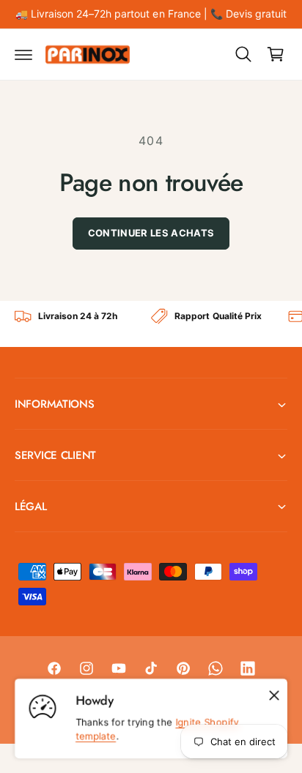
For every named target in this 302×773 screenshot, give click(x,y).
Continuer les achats (151, 233)
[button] (23, 54)
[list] (151, 324)
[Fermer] (274, 695)
